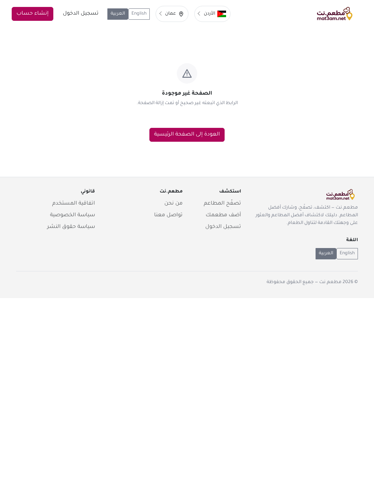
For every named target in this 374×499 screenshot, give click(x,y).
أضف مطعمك (223, 215)
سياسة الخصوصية (72, 215)
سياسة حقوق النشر (71, 227)
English (138, 13)
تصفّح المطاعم (222, 204)
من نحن (173, 204)
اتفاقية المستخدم (73, 204)
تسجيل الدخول (81, 14)
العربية (118, 13)
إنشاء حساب (32, 14)
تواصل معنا (168, 215)
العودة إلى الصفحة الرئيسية (187, 135)
